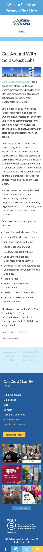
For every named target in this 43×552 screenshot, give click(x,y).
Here (33, 10)
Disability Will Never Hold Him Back (31, 355)
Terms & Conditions (14, 414)
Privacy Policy (11, 419)
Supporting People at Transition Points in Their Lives (11, 359)
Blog (5, 404)
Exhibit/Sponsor (12, 394)
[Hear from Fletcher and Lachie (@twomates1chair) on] (11, 494)
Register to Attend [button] (14, 434)
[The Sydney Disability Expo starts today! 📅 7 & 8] (31, 494)
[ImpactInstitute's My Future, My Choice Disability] (31, 453)
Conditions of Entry (14, 424)
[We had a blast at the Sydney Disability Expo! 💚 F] (31, 474)
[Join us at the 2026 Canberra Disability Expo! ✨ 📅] (11, 474)
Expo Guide (9, 399)
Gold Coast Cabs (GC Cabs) (16, 81)
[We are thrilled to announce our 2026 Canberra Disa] (11, 453)
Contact (7, 409)
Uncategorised (10, 338)
